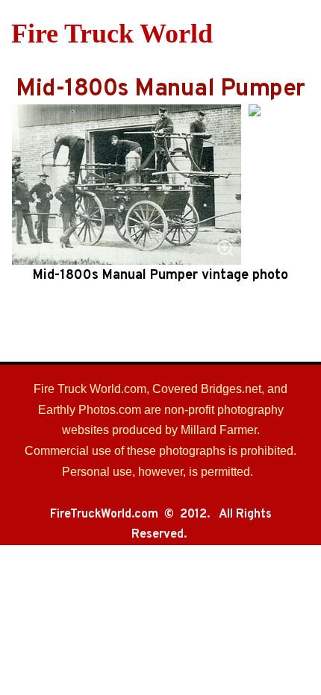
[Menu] (300, 33)
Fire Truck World (112, 33)
